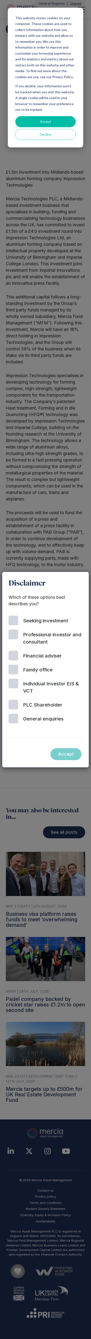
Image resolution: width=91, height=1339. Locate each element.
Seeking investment (45, 621)
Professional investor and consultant (52, 638)
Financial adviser (42, 656)
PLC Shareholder (42, 705)
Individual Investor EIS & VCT (51, 687)
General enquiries (43, 719)
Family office (38, 670)
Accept (45, 122)
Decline (45, 134)
